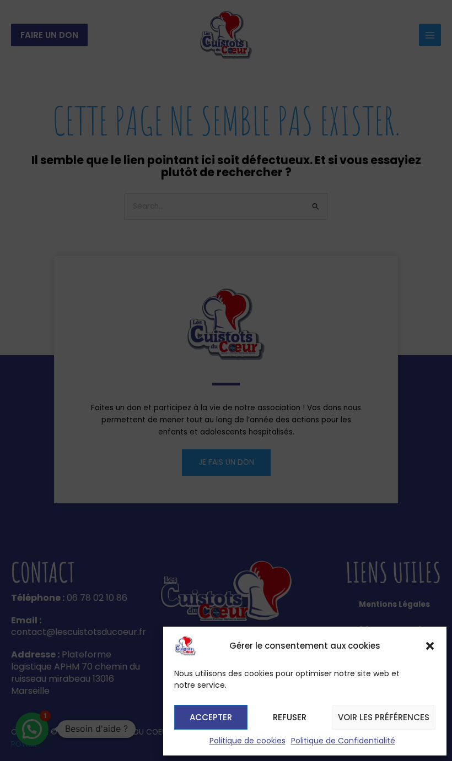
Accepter (211, 717)
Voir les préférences (383, 717)
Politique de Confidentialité (343, 740)
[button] (429, 645)
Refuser (289, 717)
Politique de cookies (247, 740)
